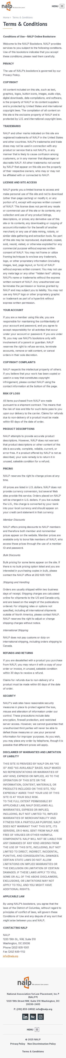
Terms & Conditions (33, 1051)
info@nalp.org (10, 955)
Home (6, 17)
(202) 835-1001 (25, 1009)
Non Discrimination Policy (41, 1043)
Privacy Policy (17, 1043)
